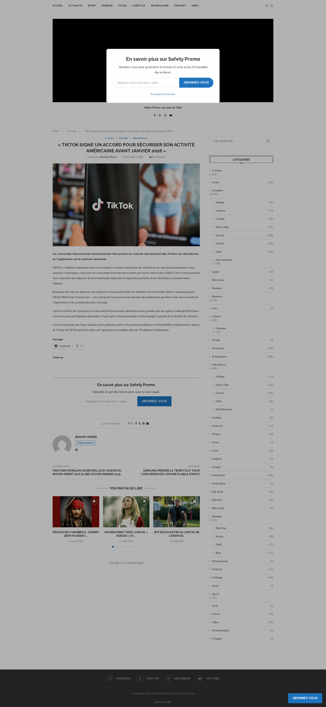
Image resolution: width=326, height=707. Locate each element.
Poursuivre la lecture (163, 94)
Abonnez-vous (196, 82)
